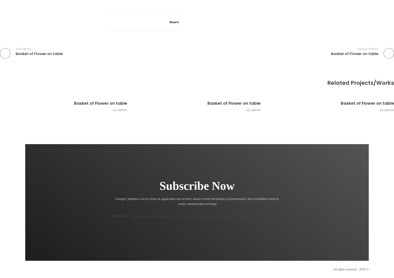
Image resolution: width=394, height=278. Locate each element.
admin (389, 110)
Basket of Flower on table (367, 103)
